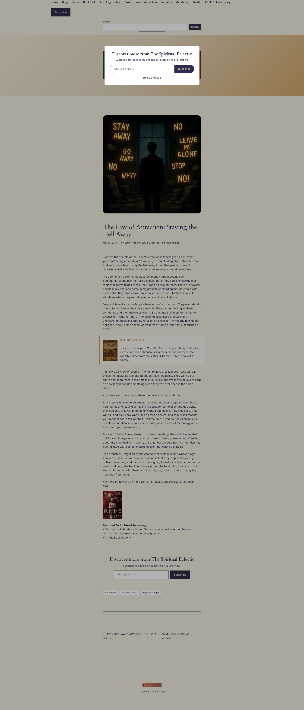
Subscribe (184, 68)
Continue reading (152, 77)
